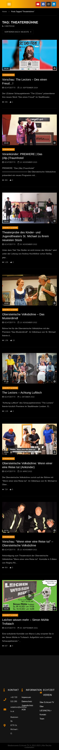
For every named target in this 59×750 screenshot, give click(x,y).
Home (4, 12)
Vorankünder (8, 75)
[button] (9, 4)
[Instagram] (48, 4)
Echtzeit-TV (10, 88)
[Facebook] (43, 4)
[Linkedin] (54, 4)
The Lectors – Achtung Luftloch (22, 392)
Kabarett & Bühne (10, 227)
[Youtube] (38, 4)
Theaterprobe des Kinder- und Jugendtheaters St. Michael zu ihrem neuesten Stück (25, 236)
